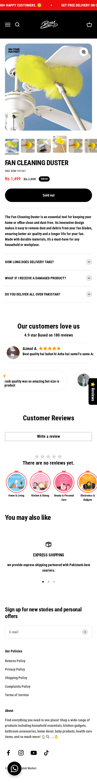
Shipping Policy (16, 678)
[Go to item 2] (28, 146)
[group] (16, 484)
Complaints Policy (17, 686)
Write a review (48, 436)
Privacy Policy (15, 669)
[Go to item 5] (76, 146)
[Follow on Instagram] (21, 752)
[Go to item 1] (12, 146)
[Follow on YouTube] (33, 752)
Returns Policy (15, 661)
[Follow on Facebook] (8, 752)
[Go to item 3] (44, 146)
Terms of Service (17, 695)
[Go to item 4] (60, 145)
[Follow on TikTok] (46, 752)
